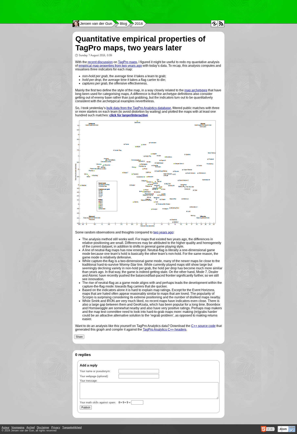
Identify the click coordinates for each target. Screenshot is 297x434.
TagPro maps (127, 62)
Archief (30, 427)
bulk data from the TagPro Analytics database (138, 108)
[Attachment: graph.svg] (145, 225)
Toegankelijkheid (72, 427)
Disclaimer (43, 427)
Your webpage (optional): (94, 376)
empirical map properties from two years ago (110, 65)
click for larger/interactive (128, 115)
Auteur (5, 427)
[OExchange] (214, 23)
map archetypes (195, 90)
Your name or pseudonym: (95, 371)
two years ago (163, 232)
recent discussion (100, 62)
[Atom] (221, 23)
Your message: (88, 380)
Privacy (55, 427)
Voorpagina (17, 427)
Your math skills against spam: (105, 402)
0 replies (83, 355)
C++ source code (203, 326)
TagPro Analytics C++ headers (164, 329)
